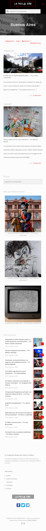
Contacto (9, 485)
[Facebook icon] (22, 523)
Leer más (37, 95)
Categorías (9, 41)
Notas (8, 476)
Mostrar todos (36, 43)
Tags (17, 41)
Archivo (9, 488)
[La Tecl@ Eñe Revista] (23, 4)
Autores (26, 41)
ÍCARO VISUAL (31, 520)
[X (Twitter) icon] (24, 523)
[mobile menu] (43, 4)
